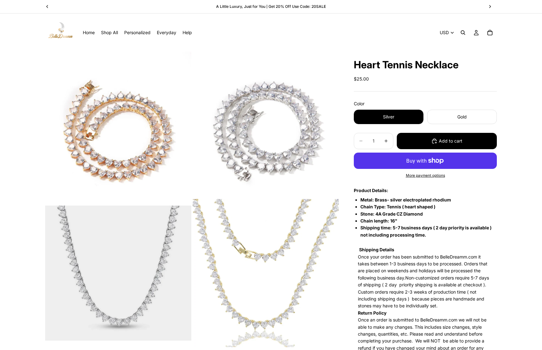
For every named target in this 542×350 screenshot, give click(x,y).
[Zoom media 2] (266, 125)
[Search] (463, 32)
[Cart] (490, 32)
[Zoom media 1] (118, 125)
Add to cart (450, 141)
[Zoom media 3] (118, 273)
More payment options (425, 175)
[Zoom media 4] (266, 273)
